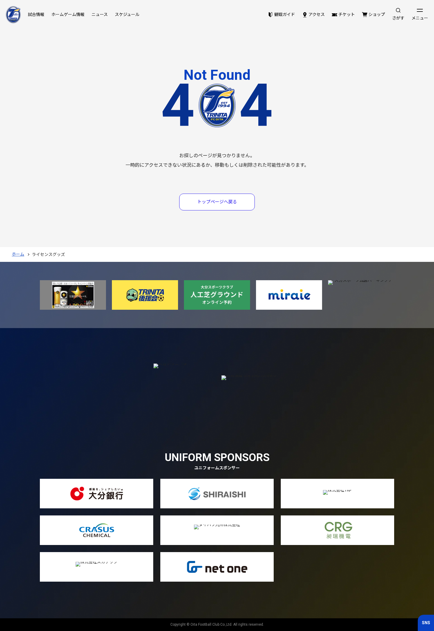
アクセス (317, 14)
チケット (346, 14)
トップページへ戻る (217, 202)
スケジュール (127, 14)
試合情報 (36, 14)
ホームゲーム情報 (67, 14)
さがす (398, 18)
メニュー (420, 18)
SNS (426, 622)
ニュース (100, 14)
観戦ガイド (284, 14)
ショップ (376, 14)
